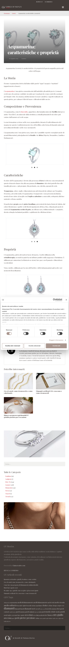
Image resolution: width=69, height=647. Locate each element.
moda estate (51, 612)
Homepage (7, 13)
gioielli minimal (29, 612)
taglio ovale (60, 618)
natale (22, 615)
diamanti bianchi (19, 609)
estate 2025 (42, 609)
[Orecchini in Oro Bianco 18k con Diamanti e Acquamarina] (34, 285)
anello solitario (10, 605)
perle (17, 618)
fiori (58, 609)
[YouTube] (65, 1)
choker (45, 605)
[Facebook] (56, 1)
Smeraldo (24, 112)
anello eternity (60, 602)
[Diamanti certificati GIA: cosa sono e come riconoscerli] (50, 381)
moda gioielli (60, 612)
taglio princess (7, 621)
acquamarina (9, 91)
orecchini (29, 615)
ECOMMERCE (48, 2)
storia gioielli (42, 618)
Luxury (14, 13)
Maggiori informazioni (56, 340)
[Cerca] (67, 7)
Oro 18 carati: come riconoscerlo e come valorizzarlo (19, 582)
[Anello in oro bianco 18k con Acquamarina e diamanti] (34, 154)
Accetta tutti (56, 346)
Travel (7, 494)
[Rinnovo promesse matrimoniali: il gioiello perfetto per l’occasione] (18, 405)
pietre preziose (27, 617)
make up (36, 612)
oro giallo (58, 614)
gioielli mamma (20, 612)
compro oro (60, 605)
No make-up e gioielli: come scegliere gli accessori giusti (21, 590)
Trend (7, 496)
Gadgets (8, 479)
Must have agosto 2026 (11, 588)
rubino (37, 618)
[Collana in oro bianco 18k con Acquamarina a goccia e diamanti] (34, 228)
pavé (13, 618)
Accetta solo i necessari (12, 346)
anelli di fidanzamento (25, 602)
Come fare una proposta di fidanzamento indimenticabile (21, 585)
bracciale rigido (21, 605)
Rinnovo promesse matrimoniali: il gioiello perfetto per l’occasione (16, 416)
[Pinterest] (62, 1)
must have (17, 615)
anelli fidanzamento (40, 602)
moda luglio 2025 (9, 615)
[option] (34, 154)
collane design (52, 605)
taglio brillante (49, 618)
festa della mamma (50, 609)
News (7, 491)
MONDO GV (39, 2)
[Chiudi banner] (66, 299)
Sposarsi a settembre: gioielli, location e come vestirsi (20, 579)
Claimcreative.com (18, 565)
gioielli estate (12, 612)
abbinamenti (6, 602)
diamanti (9, 608)
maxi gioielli (42, 612)
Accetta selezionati (34, 346)
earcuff (37, 609)
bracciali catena (30, 605)
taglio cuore (55, 618)
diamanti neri (30, 608)
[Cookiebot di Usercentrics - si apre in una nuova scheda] (54, 299)
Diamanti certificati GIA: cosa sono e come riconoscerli (20, 593)
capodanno (39, 605)
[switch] (26, 333)
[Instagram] (59, 1)
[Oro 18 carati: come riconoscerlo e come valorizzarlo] (18, 381)
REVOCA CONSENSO (11, 570)
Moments (8, 488)
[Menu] (63, 7)
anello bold (51, 602)
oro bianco (48, 615)
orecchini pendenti (38, 615)
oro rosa (7, 618)
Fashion (8, 476)
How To (8, 482)
